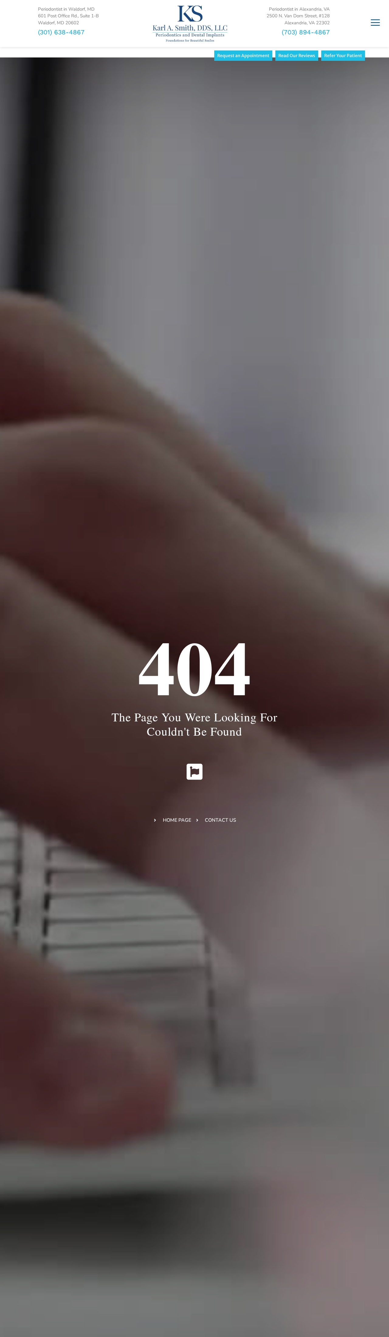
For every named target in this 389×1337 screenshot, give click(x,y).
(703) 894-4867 (306, 32)
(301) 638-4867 (61, 32)
